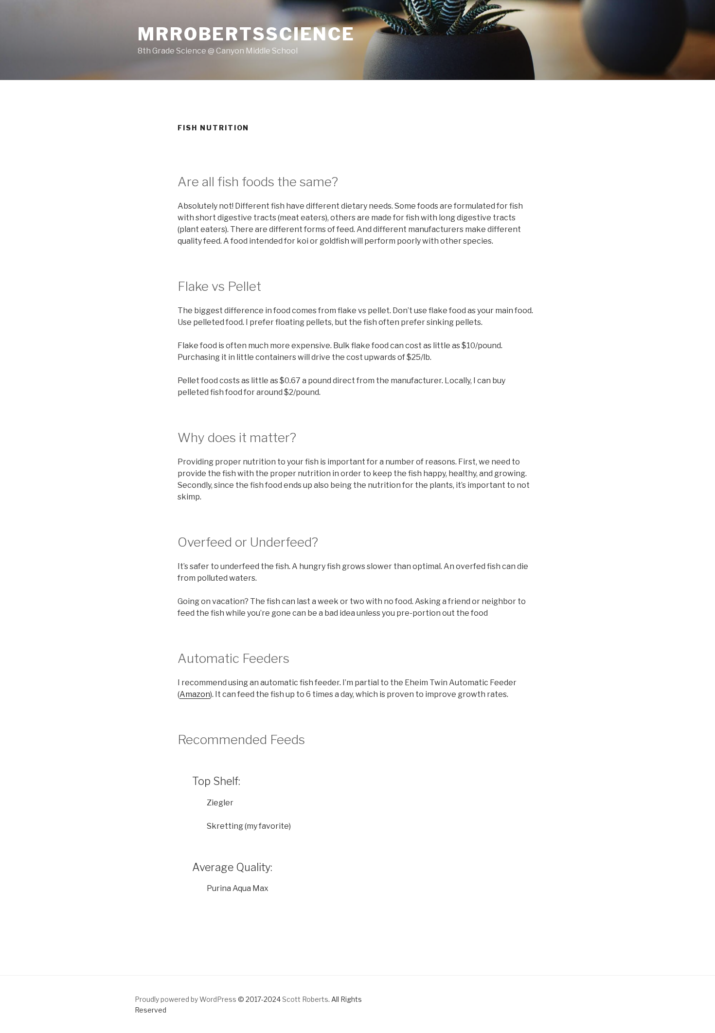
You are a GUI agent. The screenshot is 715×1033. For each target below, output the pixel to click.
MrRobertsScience (246, 34)
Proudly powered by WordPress (185, 999)
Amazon (194, 694)
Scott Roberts (305, 999)
